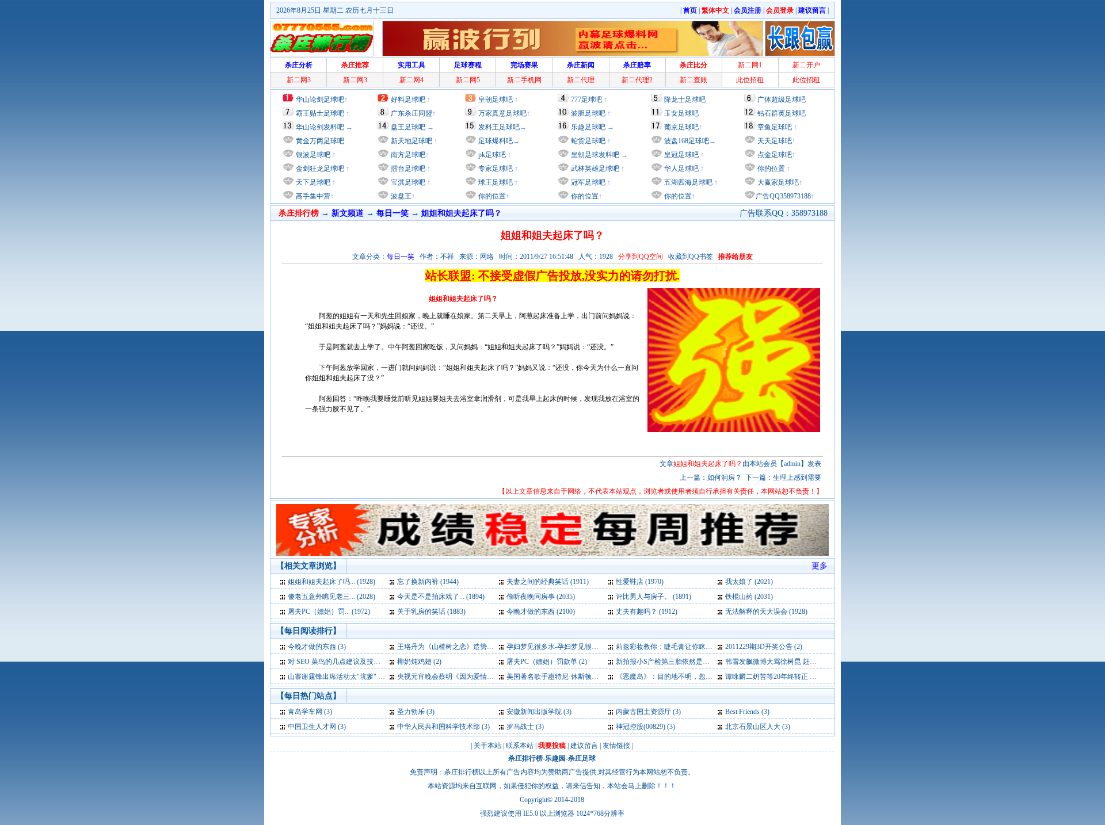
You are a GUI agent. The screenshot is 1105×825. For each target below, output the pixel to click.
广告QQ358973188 (783, 196)
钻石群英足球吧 (781, 113)
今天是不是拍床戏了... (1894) (441, 597)
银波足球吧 (313, 155)
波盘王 (400, 196)
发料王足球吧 (499, 127)
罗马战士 (520, 727)
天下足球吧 (312, 182)
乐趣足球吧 (588, 127)
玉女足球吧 (681, 113)
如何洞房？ (724, 477)
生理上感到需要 (797, 477)
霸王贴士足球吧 (320, 113)
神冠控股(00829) (640, 727)
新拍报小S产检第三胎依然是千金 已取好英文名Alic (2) (698, 662)
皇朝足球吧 (495, 100)
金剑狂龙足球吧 (319, 169)
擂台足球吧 (407, 169)
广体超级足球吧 (781, 100)
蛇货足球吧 (589, 141)
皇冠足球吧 (680, 155)
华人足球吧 (680, 169)
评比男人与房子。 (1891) (653, 597)
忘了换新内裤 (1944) (428, 582)
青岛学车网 (305, 712)
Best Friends (742, 712)
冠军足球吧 (587, 182)
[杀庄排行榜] (322, 38)
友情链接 (616, 746)
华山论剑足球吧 (320, 100)
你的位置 (491, 196)
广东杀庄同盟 (411, 113)
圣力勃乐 (411, 712)
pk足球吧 (491, 155)
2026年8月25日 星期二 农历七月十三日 (335, 10)
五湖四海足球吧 (687, 182)
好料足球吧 (408, 100)
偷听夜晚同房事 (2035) (540, 597)
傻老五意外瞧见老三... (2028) (331, 597)
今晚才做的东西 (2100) (540, 612)
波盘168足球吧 (686, 141)
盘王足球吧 (408, 127)
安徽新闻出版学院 (534, 712)
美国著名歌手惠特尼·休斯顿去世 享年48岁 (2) (575, 677)
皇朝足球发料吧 (594, 155)
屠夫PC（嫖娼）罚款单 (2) (546, 662)
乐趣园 (555, 758)
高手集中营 (312, 196)
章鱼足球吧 (774, 127)
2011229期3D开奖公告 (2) (763, 647)
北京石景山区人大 (752, 727)
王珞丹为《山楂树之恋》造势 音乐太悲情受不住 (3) (475, 647)
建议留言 (584, 746)
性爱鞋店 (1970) (640, 582)
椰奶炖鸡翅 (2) (419, 662)
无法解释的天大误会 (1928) (766, 612)
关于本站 (487, 746)
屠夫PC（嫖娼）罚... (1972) (329, 612)
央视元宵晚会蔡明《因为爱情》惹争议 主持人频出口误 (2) (485, 677)
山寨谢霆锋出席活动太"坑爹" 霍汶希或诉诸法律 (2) (365, 677)
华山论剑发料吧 (320, 127)
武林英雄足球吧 (594, 169)
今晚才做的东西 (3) (317, 647)
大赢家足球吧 (777, 182)
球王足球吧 (495, 182)
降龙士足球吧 (685, 100)
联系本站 (520, 746)
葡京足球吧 (681, 127)
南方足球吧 (407, 155)
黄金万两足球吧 (320, 141)
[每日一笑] (283, 582)
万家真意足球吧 (502, 113)
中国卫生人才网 (312, 727)
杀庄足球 (582, 758)
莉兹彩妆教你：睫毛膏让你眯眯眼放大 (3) (679, 647)
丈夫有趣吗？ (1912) (646, 612)
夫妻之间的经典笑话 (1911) (547, 582)
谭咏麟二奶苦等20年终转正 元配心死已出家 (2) (796, 677)
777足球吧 (586, 100)
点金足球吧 (774, 155)
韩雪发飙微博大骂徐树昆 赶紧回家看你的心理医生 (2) (807, 662)
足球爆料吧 (495, 141)
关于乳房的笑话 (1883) (431, 612)
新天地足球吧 (410, 141)
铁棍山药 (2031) (749, 597)
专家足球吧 (495, 169)
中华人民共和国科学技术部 (438, 727)
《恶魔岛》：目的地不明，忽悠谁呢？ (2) (679, 677)
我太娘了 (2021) (749, 582)
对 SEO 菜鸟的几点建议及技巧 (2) (339, 662)
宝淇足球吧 (408, 182)
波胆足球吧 (588, 113)
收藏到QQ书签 (690, 257)
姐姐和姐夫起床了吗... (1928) (331, 582)
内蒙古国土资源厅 (643, 712)
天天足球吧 (774, 141)
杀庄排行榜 (525, 758)
